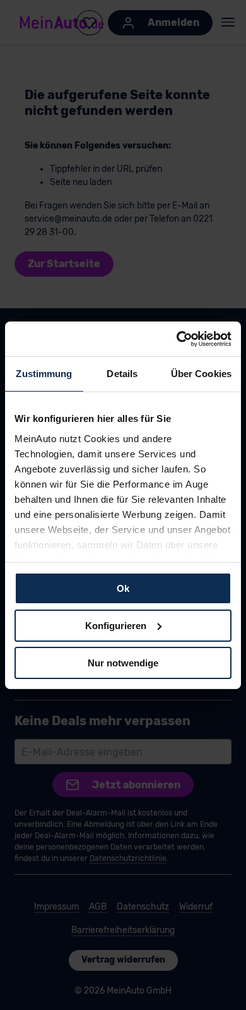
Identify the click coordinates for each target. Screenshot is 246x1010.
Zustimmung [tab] (44, 373)
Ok (123, 588)
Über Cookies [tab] (201, 373)
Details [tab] (122, 373)
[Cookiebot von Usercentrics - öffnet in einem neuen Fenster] (176, 338)
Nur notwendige (123, 662)
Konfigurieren (115, 625)
